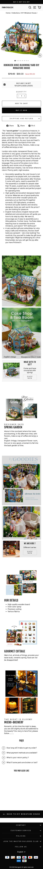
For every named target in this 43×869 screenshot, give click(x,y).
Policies (21, 836)
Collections (16, 13)
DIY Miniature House (28, 13)
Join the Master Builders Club (21, 841)
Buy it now (21, 110)
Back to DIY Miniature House (23, 814)
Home (8, 13)
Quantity (21, 92)
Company (21, 825)
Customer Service (21, 830)
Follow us (21, 847)
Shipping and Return (21, 118)
